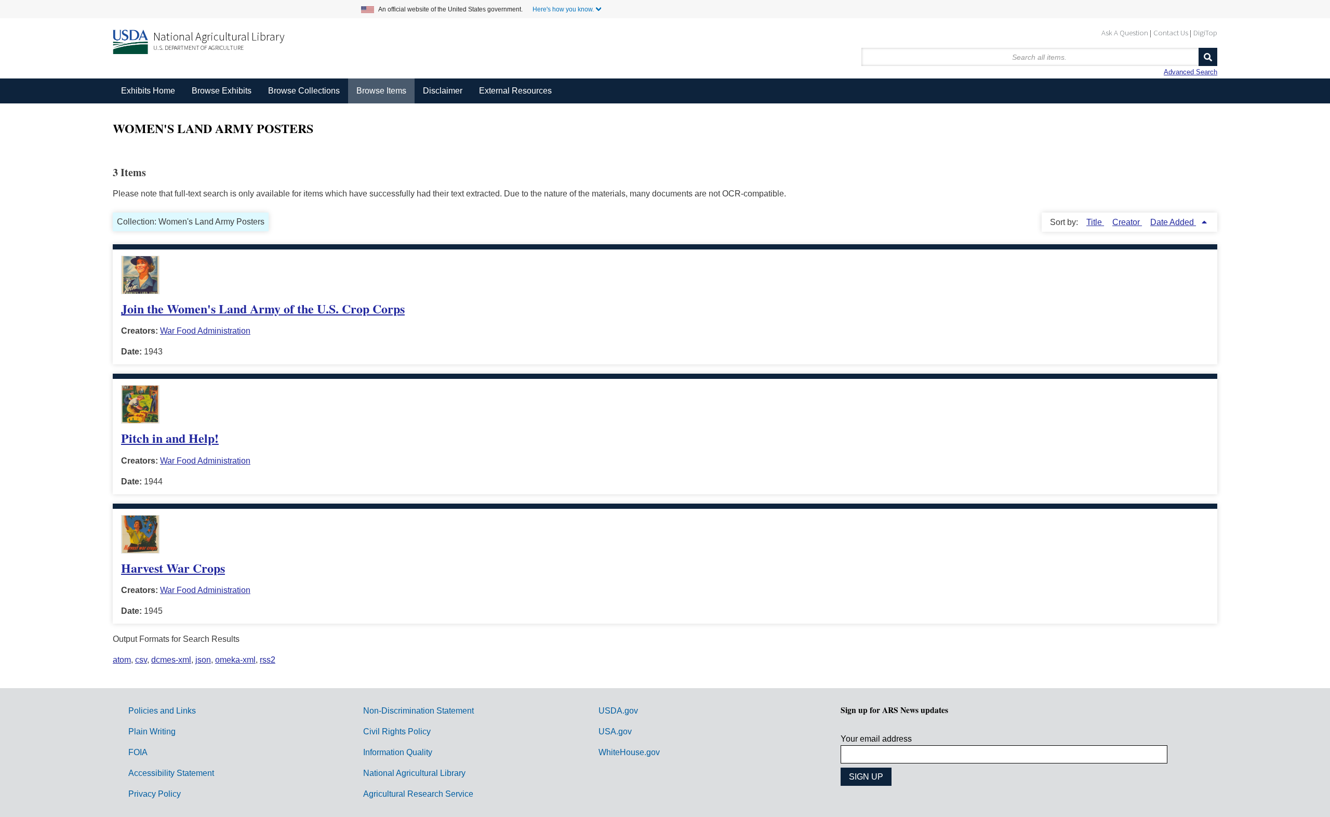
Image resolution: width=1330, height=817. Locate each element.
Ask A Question (1124, 32)
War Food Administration (205, 330)
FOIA (138, 752)
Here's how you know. (563, 9)
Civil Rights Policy (397, 731)
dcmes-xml (171, 659)
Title (1095, 222)
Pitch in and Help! (170, 438)
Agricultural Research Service (418, 793)
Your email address (876, 738)
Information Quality (397, 752)
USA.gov (615, 731)
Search (1208, 57)
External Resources (515, 90)
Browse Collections (304, 90)
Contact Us (1170, 32)
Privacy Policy (154, 793)
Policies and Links (162, 710)
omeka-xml (235, 659)
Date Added (1173, 222)
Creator (1127, 222)
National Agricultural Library (219, 36)
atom (122, 659)
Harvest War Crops (173, 568)
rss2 (267, 659)
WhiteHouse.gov (629, 752)
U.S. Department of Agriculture (198, 47)
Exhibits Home (148, 90)
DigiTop (1205, 32)
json (203, 659)
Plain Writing (152, 731)
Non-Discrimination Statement (418, 710)
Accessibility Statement (171, 773)
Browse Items (381, 90)
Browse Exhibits (221, 90)
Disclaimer (442, 90)
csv (141, 659)
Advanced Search (1190, 72)
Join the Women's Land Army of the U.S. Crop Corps (263, 308)
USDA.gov (618, 710)
